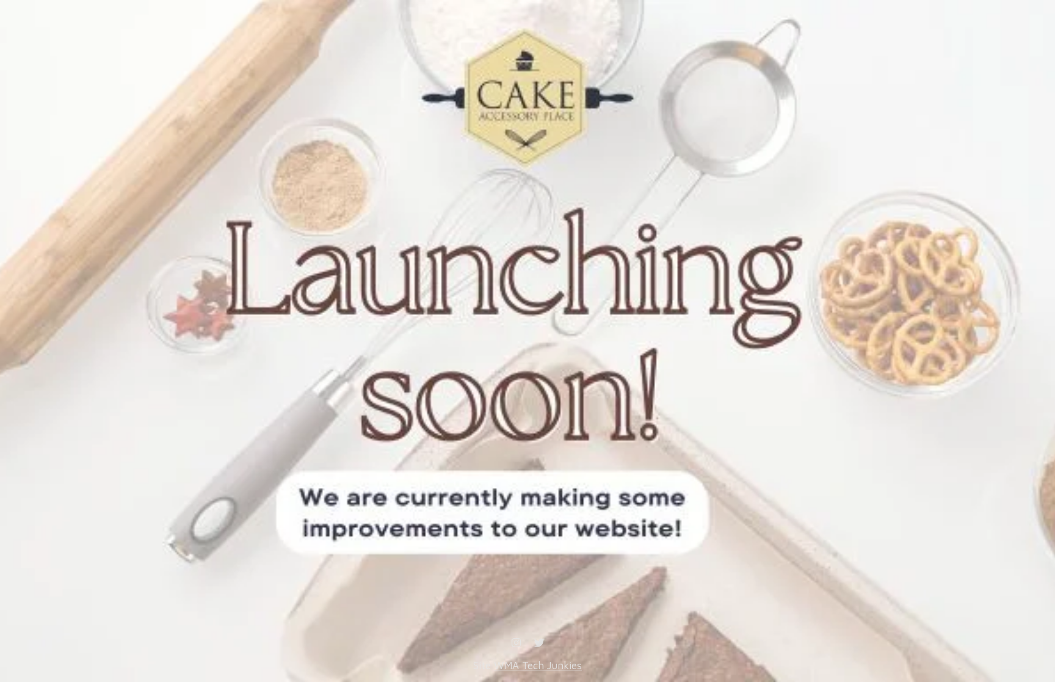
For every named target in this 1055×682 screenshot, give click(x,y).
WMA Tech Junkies (538, 665)
